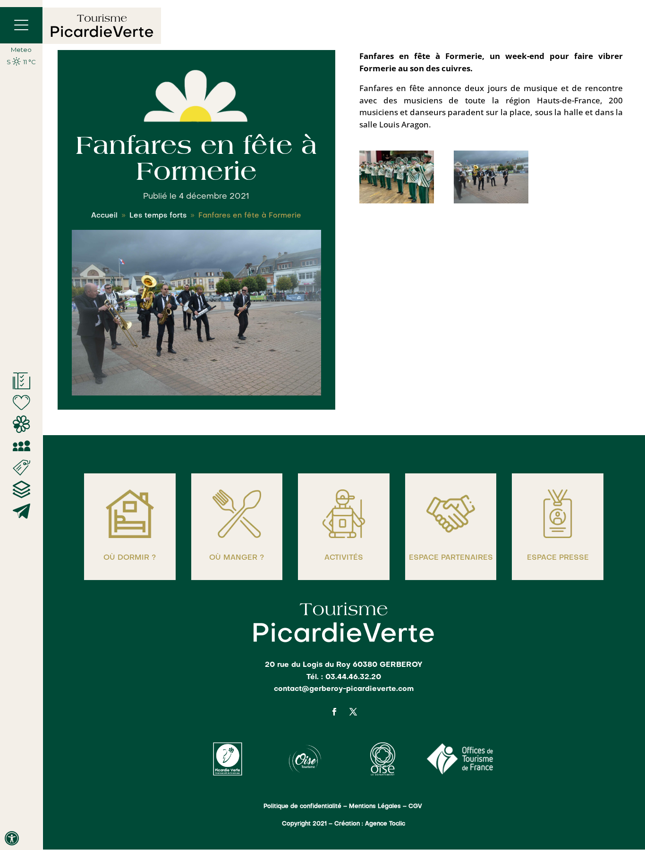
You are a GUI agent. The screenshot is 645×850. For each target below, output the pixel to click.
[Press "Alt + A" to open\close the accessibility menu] (12, 838)
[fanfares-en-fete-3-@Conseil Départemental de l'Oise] (491, 179)
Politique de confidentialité (302, 806)
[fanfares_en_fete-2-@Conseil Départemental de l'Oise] (396, 179)
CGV (416, 806)
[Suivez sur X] (353, 711)
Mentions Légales (375, 806)
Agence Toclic (385, 824)
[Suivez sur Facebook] (334, 711)
